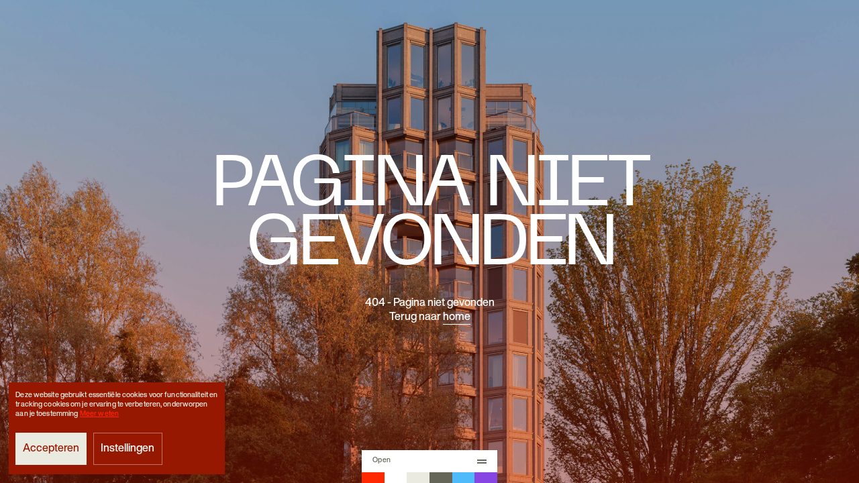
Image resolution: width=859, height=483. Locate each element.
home (456, 317)
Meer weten (99, 414)
